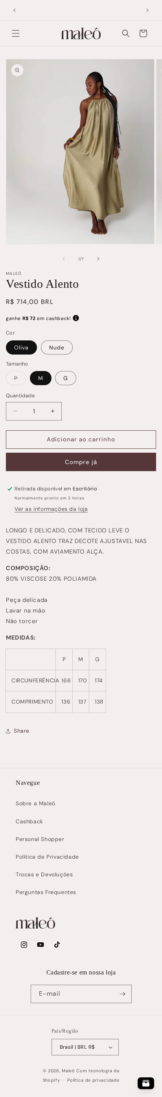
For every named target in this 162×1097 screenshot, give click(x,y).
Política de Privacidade (47, 856)
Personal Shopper (40, 839)
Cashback (29, 821)
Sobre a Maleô (35, 803)
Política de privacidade (93, 1080)
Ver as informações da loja (51, 508)
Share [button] (21, 730)
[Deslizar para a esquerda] (63, 258)
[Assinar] (122, 994)
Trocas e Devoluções (44, 874)
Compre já (81, 462)
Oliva (21, 347)
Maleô (68, 1070)
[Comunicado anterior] (14, 10)
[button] (15, 33)
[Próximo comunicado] (147, 10)
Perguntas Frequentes (46, 892)
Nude (56, 347)
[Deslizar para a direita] (98, 258)
